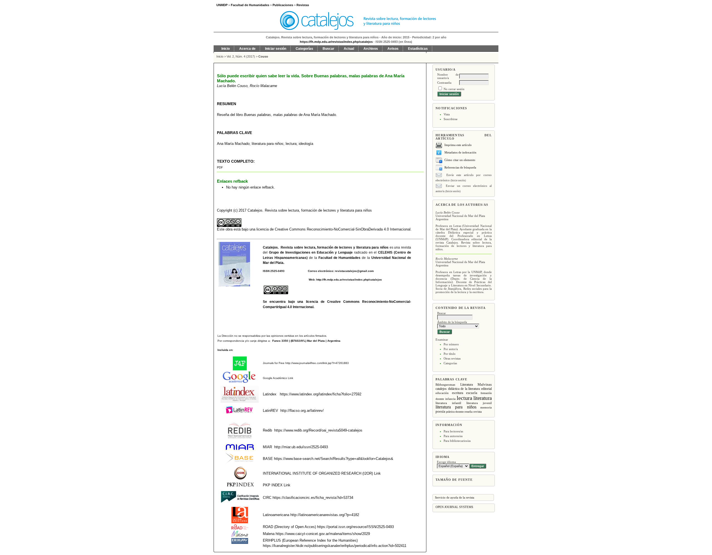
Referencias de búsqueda (460, 167)
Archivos (371, 49)
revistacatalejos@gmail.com (354, 270)
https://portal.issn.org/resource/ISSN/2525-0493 (355, 527)
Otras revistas (452, 358)
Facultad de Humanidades (339, 258)
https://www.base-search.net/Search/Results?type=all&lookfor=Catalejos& (333, 459)
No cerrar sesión (454, 89)
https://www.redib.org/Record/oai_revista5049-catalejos (318, 430)
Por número (451, 344)
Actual (349, 49)
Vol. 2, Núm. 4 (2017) (241, 56)
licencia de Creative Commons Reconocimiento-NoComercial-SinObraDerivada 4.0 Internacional (333, 229)
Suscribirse (451, 119)
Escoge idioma (446, 462)
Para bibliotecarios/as (457, 440)
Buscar (328, 49)
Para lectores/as (453, 431)
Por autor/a (451, 349)
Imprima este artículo (458, 145)
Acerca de (247, 49)
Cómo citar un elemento (459, 160)
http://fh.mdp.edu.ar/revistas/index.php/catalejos (349, 279)
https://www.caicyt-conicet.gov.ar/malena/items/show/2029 (323, 534)
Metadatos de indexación (460, 152)
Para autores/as (453, 436)
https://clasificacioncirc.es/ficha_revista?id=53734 (312, 497)
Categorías (450, 363)
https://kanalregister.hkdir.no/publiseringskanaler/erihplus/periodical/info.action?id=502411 (334, 546)
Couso (263, 56)
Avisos (393, 49)
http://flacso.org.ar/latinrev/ (302, 410)
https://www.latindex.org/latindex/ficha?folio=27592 (320, 394)
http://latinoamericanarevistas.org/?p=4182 (324, 515)
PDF (220, 167)
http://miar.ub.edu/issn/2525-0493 (301, 447)
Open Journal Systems (454, 507)
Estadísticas (418, 49)
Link (290, 378)
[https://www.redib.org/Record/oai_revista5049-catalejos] (273, 430)
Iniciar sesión (275, 49)
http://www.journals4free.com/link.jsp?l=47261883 (317, 363)
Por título (450, 353)
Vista (447, 114)
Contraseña (444, 82)
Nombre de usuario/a (448, 76)
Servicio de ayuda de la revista (454, 497)
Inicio (225, 49)
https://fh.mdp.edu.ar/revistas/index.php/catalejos (336, 41)
